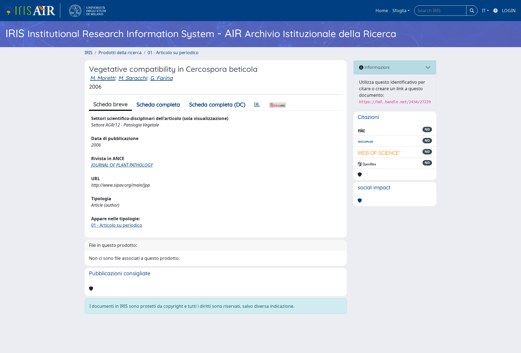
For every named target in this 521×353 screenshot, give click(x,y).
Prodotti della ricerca (120, 53)
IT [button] (484, 11)
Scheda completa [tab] (158, 104)
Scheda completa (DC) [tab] (217, 104)
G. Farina (161, 78)
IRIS (89, 53)
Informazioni (376, 67)
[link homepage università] (87, 10)
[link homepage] (31, 10)
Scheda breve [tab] (110, 104)
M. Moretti (102, 78)
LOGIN (509, 11)
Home (382, 11)
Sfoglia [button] (399, 11)
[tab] (257, 104)
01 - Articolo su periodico (173, 53)
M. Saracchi (132, 78)
